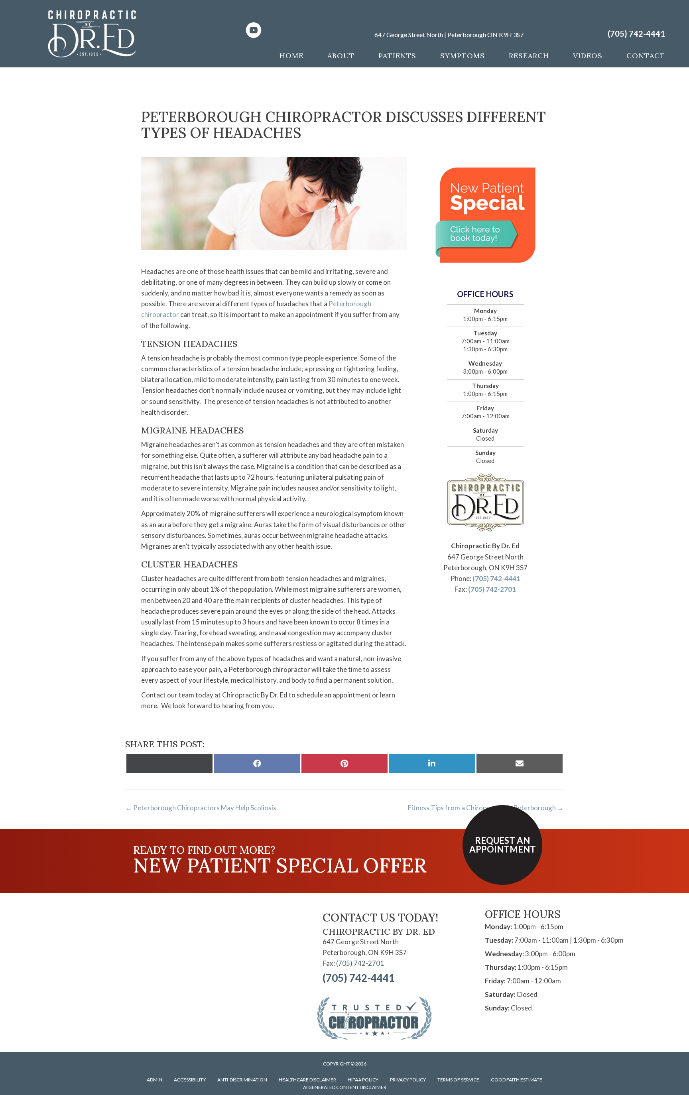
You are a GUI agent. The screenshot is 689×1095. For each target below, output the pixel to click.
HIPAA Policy (363, 1080)
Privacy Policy (408, 1080)
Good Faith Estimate (516, 1080)
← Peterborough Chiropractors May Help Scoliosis (200, 808)
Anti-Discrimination (242, 1080)
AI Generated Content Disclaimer (344, 1087)
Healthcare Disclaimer (307, 1080)
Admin (154, 1080)
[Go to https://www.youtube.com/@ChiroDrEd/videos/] (254, 31)
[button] (502, 845)
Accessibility (190, 1080)
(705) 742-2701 (492, 589)
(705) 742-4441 (636, 33)
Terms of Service (458, 1080)
